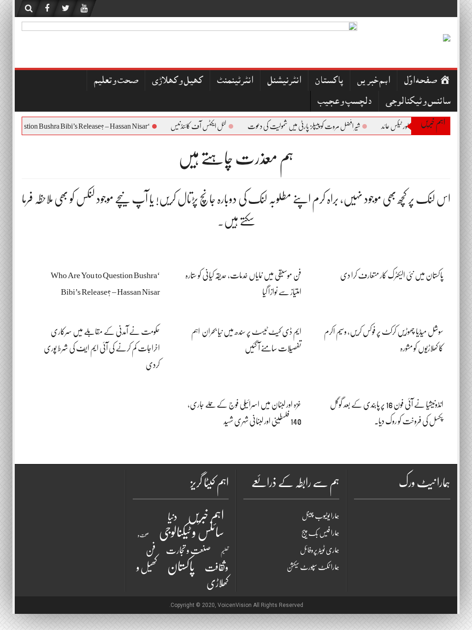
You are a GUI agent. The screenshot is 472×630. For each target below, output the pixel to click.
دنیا (172, 516)
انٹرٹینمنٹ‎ (235, 81)
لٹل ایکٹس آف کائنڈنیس (206, 126)
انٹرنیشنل (284, 81)
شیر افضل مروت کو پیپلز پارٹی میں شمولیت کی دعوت (311, 126)
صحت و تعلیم (116, 81)
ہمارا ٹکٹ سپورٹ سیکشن (313, 567)
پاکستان (329, 81)
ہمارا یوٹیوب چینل (320, 516)
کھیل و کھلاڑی (177, 81)
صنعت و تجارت (188, 550)
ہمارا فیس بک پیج (320, 533)
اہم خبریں (373, 81)
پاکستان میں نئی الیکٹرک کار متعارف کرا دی (391, 275)
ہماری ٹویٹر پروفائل (319, 550)
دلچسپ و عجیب (345, 102)
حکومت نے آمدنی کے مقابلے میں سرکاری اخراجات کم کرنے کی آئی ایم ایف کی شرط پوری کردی (102, 348)
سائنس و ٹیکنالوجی (418, 102)
